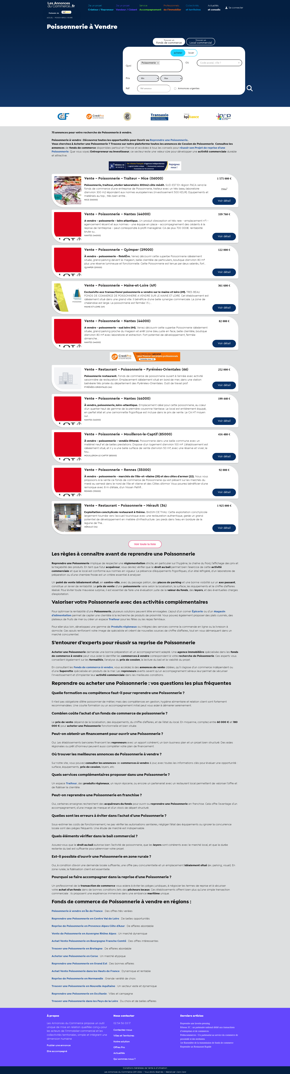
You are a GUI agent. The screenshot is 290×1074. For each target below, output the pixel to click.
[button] (158, 63)
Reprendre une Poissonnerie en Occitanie (79, 994)
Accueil (50, 18)
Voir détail (224, 200)
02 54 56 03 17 (121, 1023)
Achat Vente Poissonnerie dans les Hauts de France (86, 971)
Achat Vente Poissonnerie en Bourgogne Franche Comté (89, 941)
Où (187, 62)
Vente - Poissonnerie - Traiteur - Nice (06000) (123, 178)
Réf (127, 88)
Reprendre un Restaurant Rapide (195, 1046)
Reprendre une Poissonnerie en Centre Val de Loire (85, 919)
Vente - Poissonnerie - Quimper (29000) (118, 250)
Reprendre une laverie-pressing (195, 1023)
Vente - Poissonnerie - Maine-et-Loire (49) (120, 285)
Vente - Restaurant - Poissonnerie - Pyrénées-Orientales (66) (136, 369)
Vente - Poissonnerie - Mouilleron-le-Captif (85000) (128, 434)
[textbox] (159, 68)
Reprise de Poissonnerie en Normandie (77, 978)
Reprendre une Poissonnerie (169, 140)
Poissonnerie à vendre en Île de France (77, 911)
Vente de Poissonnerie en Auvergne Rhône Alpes (84, 933)
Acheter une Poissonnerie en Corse (75, 956)
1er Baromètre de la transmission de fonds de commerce (206, 1042)
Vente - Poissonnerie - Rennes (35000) (117, 470)
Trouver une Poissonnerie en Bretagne (77, 948)
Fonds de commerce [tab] (169, 41)
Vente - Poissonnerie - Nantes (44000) (117, 214)
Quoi (128, 65)
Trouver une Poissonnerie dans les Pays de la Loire (85, 1001)
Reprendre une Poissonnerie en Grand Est (79, 963)
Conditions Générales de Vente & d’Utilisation (145, 1068)
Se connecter (236, 7)
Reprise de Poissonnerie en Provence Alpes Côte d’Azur (88, 926)
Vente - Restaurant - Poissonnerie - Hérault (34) (125, 505)
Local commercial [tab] (201, 41)
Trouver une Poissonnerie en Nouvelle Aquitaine (83, 986)
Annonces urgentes (188, 88)
